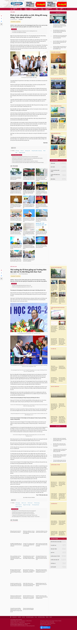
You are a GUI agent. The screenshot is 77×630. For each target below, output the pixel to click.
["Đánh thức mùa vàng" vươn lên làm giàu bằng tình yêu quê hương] (54, 147)
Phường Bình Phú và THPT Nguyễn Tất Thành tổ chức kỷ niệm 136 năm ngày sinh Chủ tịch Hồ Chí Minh (54, 98)
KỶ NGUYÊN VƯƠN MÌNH (55, 52)
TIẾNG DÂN (53, 163)
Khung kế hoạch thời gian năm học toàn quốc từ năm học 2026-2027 (23, 608)
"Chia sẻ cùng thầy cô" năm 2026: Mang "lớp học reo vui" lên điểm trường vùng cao (57, 473)
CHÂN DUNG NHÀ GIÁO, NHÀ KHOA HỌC (57, 308)
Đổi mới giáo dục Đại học (56, 541)
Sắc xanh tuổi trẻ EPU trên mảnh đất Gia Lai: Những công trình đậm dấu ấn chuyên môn (58, 87)
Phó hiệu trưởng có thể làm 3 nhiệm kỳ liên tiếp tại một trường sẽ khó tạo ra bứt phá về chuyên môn (59, 456)
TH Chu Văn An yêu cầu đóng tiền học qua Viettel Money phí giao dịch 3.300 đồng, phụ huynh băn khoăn (29, 233)
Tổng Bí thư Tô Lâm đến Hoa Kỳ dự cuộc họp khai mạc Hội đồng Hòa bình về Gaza (54, 72)
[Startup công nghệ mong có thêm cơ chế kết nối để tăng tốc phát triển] (62, 518)
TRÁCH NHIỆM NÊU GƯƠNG (56, 105)
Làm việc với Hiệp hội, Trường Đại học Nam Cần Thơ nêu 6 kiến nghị (62, 379)
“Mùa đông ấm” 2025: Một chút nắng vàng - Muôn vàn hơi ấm (62, 97)
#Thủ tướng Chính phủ (35, 600)
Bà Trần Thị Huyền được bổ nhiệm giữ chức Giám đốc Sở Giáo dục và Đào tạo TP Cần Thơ (58, 317)
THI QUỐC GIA (53, 545)
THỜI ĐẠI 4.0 (53, 563)
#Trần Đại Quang (36, 598)
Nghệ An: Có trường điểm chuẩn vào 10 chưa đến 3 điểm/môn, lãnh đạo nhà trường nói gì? (54, 300)
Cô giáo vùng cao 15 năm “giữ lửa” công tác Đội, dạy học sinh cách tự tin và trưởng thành (54, 496)
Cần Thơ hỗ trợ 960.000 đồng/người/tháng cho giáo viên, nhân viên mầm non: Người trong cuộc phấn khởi (57, 394)
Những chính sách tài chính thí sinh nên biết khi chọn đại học (15, 628)
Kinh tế (62, 9)
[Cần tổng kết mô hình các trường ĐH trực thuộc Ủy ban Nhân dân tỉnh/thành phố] (54, 374)
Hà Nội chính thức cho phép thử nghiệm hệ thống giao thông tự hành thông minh (15, 178)
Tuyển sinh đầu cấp (55, 559)
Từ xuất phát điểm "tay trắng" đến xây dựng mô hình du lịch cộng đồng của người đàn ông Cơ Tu (62, 153)
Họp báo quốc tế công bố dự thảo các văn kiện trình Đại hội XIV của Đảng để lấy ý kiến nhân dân (27, 158)
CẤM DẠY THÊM (54, 548)
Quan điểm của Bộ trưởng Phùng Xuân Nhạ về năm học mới (21, 285)
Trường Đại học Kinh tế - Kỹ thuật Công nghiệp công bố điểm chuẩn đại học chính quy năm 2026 (60, 450)
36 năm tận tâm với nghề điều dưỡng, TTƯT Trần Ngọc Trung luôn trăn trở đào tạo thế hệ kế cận (62, 496)
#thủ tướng (17, 150)
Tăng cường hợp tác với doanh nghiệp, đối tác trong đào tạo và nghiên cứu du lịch (57, 357)
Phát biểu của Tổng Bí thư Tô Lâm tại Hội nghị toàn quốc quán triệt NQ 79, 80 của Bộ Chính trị (58, 60)
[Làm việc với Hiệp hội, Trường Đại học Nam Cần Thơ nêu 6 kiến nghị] (62, 374)
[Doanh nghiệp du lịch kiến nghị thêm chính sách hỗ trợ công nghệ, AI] (54, 518)
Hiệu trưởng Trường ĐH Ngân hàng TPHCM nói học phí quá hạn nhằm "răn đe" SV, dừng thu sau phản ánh (41, 219)
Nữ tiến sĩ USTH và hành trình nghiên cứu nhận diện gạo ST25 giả (62, 484)
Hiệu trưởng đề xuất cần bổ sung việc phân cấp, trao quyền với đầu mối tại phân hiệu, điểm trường (62, 287)
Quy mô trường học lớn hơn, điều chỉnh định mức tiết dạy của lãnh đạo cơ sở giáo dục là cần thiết (60, 42)
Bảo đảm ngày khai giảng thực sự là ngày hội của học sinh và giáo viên (23, 609)
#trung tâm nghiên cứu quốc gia (37, 150)
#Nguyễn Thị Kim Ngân (26, 600)
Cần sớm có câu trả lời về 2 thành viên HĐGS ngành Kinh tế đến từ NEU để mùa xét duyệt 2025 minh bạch (58, 114)
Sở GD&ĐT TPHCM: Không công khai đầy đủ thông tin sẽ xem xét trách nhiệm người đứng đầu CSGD (28, 192)
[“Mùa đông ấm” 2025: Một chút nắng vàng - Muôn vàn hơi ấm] (62, 92)
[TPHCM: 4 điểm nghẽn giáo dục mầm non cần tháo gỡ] (62, 401)
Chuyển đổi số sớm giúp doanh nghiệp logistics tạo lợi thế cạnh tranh (54, 533)
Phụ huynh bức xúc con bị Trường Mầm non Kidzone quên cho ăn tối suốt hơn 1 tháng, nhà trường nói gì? (41, 192)
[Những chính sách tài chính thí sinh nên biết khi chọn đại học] (16, 622)
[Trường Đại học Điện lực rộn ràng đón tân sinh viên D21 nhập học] (42, 622)
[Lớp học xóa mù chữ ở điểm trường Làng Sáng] (58, 139)
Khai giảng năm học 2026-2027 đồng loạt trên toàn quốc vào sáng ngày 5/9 (24, 606)
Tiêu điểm (21, 9)
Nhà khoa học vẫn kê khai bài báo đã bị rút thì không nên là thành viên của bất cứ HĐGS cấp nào (54, 126)
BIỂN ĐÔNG (53, 179)
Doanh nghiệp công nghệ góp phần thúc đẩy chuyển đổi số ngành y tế (62, 533)
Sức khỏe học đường (49, 9)
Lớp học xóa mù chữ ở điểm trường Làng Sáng (58, 142)
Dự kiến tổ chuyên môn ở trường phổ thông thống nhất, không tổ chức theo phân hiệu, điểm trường (59, 439)
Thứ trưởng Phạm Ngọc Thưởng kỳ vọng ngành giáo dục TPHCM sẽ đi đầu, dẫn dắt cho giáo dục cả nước (16, 247)
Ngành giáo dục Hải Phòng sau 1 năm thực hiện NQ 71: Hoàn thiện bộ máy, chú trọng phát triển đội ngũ (29, 219)
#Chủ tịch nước (30, 598)
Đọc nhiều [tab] (58, 12)
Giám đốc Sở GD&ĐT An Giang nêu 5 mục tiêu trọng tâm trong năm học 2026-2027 (41, 246)
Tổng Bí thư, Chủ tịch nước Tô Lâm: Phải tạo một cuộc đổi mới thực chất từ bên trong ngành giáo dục (15, 206)
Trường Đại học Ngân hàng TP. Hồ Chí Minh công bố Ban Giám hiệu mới (62, 328)
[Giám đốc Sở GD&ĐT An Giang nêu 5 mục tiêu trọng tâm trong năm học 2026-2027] (42, 240)
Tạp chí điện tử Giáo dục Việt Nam (29, 593)
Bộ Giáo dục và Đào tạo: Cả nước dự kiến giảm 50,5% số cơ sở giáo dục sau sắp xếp (29, 628)
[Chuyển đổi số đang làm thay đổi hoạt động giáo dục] (62, 363)
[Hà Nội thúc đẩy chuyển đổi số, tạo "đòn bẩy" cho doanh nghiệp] (58, 509)
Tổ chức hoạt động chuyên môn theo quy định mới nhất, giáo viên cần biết (59, 461)
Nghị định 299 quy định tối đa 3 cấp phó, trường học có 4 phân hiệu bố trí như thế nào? (59, 445)
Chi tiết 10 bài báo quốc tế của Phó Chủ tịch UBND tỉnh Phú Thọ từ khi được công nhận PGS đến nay (54, 329)
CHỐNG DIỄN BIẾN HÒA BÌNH (55, 175)
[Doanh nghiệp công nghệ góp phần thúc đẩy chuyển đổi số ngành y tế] (62, 528)
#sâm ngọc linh (27, 150)
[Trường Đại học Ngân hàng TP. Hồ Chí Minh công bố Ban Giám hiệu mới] (62, 323)
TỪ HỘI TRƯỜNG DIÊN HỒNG (55, 171)
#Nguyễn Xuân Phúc (18, 602)
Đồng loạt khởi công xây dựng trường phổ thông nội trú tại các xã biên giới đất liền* (25, 156)
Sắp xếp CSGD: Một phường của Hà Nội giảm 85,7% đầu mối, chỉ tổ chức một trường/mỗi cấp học (16, 219)
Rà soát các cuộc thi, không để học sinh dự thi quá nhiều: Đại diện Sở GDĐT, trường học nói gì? (62, 300)
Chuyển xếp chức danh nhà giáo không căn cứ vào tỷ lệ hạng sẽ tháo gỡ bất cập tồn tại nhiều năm (60, 36)
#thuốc (44, 150)
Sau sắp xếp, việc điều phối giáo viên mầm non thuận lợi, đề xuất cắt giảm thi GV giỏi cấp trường (54, 407)
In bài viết (14, 147)
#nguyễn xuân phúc (22, 152)
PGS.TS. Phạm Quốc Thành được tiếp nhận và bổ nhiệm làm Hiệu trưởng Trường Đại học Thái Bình (62, 341)
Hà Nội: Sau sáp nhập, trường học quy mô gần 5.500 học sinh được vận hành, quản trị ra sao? (15, 260)
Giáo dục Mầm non (55, 386)
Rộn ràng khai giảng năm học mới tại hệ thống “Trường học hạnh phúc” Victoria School (25, 612)
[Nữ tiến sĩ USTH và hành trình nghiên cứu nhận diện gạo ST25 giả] (62, 479)
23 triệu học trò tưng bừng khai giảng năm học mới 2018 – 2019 (22, 286)
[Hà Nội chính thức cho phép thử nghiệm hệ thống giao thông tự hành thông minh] (16, 172)
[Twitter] (1, 21)
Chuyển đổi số (54, 503)
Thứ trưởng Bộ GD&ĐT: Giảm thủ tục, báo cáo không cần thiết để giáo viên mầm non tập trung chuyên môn (62, 419)
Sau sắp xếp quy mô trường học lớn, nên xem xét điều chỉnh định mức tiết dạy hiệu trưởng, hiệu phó (59, 31)
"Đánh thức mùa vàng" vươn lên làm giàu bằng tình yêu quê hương (54, 152)
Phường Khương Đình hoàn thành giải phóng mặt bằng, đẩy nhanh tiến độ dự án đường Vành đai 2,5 (29, 247)
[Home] (1, 15)
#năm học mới (23, 598)
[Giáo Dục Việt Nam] (16, 4)
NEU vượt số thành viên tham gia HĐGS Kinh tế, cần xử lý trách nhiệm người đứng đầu (62, 125)
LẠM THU (52, 552)
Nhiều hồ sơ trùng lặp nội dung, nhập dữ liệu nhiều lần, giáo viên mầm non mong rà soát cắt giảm (54, 419)
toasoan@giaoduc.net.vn (63, 0)
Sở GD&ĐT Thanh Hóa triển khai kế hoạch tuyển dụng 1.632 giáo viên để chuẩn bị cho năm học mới (41, 233)
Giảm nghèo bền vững (55, 133)
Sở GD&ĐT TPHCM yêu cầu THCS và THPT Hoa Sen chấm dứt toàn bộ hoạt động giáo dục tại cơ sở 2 (29, 178)
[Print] (1, 24)
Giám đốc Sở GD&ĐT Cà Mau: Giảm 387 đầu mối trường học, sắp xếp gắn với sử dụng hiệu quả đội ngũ (41, 206)
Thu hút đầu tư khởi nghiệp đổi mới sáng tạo (19, 32)
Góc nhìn (26, 9)
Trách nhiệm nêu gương (33, 9)
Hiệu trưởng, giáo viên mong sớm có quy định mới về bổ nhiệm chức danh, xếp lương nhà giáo (16, 232)
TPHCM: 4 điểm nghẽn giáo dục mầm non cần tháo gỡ (62, 406)
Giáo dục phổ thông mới (56, 267)
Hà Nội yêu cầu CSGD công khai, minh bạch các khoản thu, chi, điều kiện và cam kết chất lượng (15, 191)
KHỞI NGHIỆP (53, 566)
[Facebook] (1, 18)
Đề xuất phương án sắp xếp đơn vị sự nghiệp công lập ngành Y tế (22, 159)
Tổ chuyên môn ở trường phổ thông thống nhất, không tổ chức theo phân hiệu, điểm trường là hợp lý (59, 25)
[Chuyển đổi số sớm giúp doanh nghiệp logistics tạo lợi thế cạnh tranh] (54, 528)
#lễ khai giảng (17, 598)
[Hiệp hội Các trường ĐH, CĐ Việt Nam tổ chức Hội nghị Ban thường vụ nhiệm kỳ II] (54, 363)
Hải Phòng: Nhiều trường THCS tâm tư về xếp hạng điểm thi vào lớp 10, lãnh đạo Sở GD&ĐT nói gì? (28, 206)
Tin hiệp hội (53, 348)
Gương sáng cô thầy (55, 464)
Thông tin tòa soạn (21, 0)
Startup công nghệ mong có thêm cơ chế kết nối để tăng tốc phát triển (62, 523)
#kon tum (22, 150)
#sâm (16, 152)
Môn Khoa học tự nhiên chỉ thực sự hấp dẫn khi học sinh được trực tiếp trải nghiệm (54, 484)
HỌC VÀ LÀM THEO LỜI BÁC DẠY (57, 78)
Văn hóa (57, 9)
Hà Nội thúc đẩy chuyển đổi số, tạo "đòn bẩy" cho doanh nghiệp (58, 513)
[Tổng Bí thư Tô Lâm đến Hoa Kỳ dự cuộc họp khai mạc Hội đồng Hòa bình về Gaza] (54, 66)
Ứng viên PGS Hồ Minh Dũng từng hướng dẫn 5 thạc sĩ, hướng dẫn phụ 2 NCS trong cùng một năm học (54, 341)
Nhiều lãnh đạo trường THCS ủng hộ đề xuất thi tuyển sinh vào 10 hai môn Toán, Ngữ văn (29, 260)
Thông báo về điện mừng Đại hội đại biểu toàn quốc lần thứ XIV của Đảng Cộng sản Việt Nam (62, 72)
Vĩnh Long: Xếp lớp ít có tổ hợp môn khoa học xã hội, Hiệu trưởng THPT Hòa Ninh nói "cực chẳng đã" (41, 179)
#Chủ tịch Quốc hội (18, 600)
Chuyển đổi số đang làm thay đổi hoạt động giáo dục (62, 367)
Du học (42, 9)
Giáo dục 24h (15, 9)
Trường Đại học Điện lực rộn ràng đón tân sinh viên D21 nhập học (41, 628)
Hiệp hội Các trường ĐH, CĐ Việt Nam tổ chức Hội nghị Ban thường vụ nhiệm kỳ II (54, 368)
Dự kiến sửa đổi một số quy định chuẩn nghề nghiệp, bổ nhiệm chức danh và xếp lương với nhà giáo (28, 162)
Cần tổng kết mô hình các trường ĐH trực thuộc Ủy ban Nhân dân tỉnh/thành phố (54, 380)
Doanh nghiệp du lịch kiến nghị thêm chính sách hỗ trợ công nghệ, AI (54, 523)
